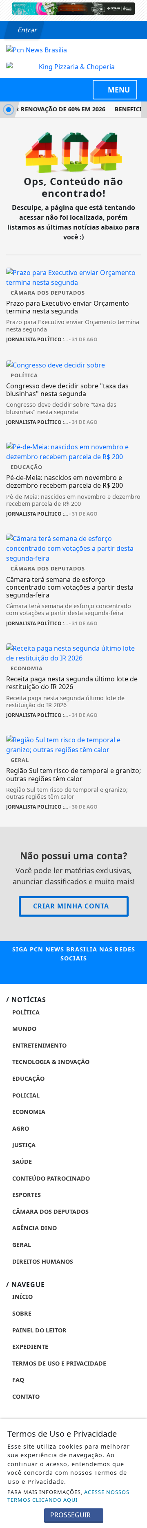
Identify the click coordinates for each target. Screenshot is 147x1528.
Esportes (26, 1195)
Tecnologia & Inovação (50, 1062)
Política (25, 1012)
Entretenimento (39, 1045)
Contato (25, 1396)
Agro (20, 1128)
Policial (25, 1095)
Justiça (23, 1145)
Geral (21, 1245)
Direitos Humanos (42, 1261)
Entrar (26, 29)
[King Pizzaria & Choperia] (73, 67)
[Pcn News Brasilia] (36, 49)
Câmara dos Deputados (50, 1211)
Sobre (21, 1313)
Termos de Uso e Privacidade (58, 1363)
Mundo (23, 1028)
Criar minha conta (71, 905)
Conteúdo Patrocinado (50, 1178)
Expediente (29, 1346)
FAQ (17, 1380)
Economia (28, 1112)
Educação (28, 1078)
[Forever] (73, 7)
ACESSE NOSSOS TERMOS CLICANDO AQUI (68, 1495)
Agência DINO (34, 1228)
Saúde (21, 1161)
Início (22, 1296)
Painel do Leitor (39, 1330)
